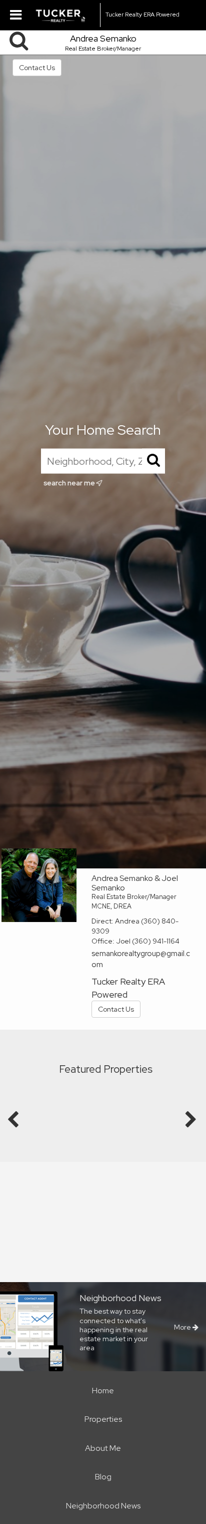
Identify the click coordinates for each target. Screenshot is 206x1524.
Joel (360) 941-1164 (148, 941)
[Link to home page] (65, 15)
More (183, 1327)
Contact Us (37, 67)
